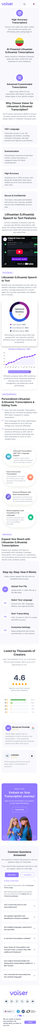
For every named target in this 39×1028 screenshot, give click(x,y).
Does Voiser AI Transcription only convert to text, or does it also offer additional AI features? (17, 949)
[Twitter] (22, 1001)
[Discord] (32, 1001)
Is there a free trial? (11, 881)
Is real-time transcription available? (17, 938)
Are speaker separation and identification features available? (16, 917)
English (9, 1011)
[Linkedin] (27, 1001)
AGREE (30, 1022)
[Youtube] (6, 1001)
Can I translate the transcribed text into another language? (17, 975)
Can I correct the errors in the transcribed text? (15, 906)
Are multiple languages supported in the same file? (18, 928)
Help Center (12, 875)
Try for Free (19, 810)
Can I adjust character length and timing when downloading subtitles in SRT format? (18, 963)
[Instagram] (11, 1001)
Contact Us (27, 875)
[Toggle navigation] (24, 4)
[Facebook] (16, 1001)
